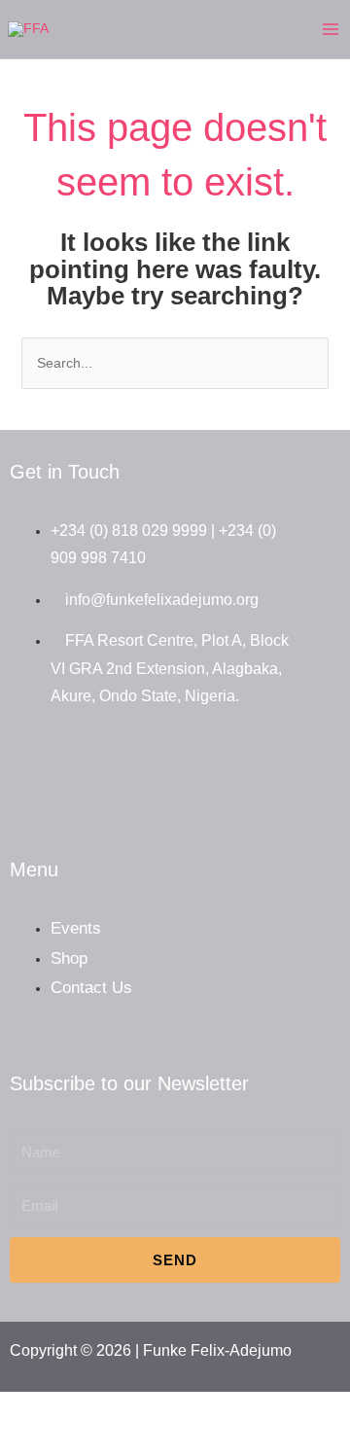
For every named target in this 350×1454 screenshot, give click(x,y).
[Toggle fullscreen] (56, 1409)
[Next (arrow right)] (56, 1440)
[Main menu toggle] (330, 29)
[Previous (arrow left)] (17, 1440)
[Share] (95, 1409)
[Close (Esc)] (134, 1409)
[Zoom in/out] (17, 1409)
